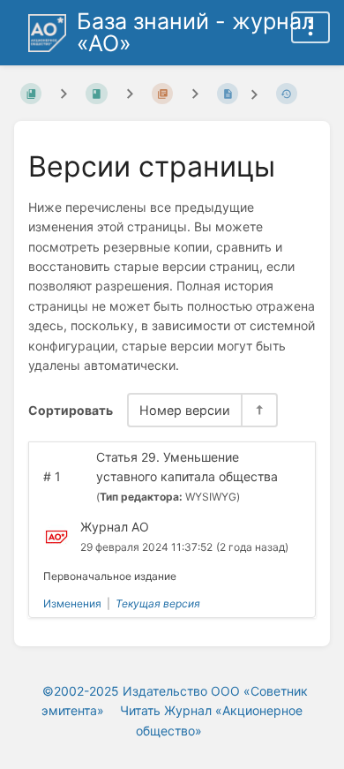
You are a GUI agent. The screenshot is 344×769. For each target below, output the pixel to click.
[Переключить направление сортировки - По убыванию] (258, 410)
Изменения (72, 603)
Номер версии (184, 410)
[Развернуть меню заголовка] (310, 27)
